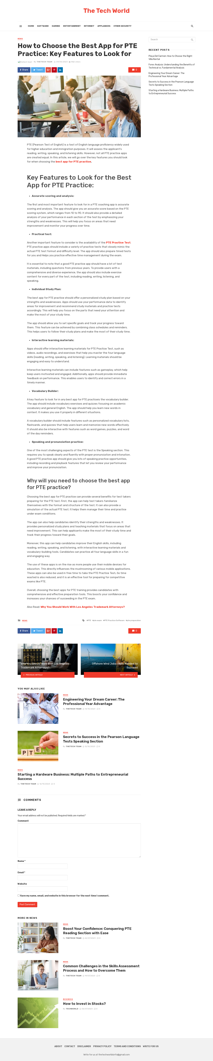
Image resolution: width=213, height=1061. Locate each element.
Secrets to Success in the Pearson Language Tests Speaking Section (101, 739)
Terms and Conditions (127, 1046)
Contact (69, 1046)
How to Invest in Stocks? (84, 1004)
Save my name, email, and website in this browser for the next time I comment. (64, 895)
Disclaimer (84, 1046)
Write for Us (151, 1046)
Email (21, 872)
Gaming (56, 26)
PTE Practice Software (114, 620)
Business (68, 999)
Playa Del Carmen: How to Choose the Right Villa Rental (170, 58)
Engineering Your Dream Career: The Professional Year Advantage (94, 701)
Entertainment (72, 26)
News (20, 39)
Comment (23, 821)
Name (21, 861)
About (58, 1046)
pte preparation (134, 620)
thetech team (44, 62)
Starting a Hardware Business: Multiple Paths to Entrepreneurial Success (73, 776)
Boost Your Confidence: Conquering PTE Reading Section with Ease (97, 931)
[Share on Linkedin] (60, 70)
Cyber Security (122, 26)
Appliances (103, 26)
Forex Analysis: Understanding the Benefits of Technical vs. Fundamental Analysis (172, 66)
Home (31, 26)
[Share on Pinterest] (54, 70)
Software (43, 26)
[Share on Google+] (48, 70)
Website (22, 884)
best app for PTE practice (73, 161)
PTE (89, 620)
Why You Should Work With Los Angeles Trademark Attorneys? (83, 606)
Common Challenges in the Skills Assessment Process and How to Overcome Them (101, 968)
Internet (89, 26)
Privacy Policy (102, 1046)
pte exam (98, 620)
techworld (72, 1009)
